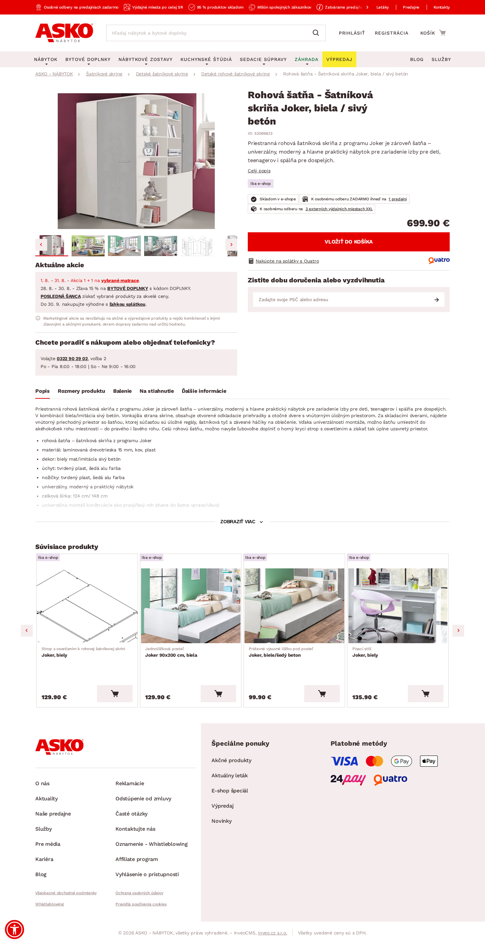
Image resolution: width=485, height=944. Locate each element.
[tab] (42, 392)
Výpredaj (222, 806)
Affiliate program (136, 859)
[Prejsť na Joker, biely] (87, 605)
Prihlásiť (352, 33)
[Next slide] (231, 245)
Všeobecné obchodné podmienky (66, 893)
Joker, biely (83, 652)
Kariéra (44, 859)
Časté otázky (131, 814)
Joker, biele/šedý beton (281, 652)
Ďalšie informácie (204, 391)
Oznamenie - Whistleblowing (151, 844)
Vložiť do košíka (349, 242)
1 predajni (398, 199)
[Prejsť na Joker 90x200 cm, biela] (190, 605)
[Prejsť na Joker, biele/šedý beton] (294, 605)
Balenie (122, 391)
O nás (42, 783)
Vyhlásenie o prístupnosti (147, 874)
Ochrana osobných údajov (139, 893)
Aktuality (46, 798)
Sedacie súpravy (263, 59)
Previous (27, 631)
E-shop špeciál (229, 790)
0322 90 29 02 (72, 358)
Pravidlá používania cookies (140, 904)
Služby (441, 59)
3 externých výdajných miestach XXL (339, 209)
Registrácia (391, 33)
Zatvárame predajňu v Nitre (350, 7)
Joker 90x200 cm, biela (171, 652)
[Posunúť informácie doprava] (362, 7)
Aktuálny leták (229, 775)
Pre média (47, 844)
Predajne (411, 7)
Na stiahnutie (157, 391)
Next (458, 631)
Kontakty (442, 7)
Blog (417, 59)
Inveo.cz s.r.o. (272, 932)
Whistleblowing (49, 904)
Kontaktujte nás (135, 829)
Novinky (221, 821)
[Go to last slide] (41, 245)
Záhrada (306, 59)
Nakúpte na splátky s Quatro (287, 261)
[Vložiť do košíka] (115, 693)
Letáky (382, 7)
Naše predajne (53, 814)
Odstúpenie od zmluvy (143, 798)
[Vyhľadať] (317, 33)
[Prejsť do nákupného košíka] (433, 33)
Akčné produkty (231, 760)
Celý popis (259, 170)
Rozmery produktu (81, 391)
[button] (51, 245)
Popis (42, 391)
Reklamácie (129, 783)
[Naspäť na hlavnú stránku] (64, 32)
